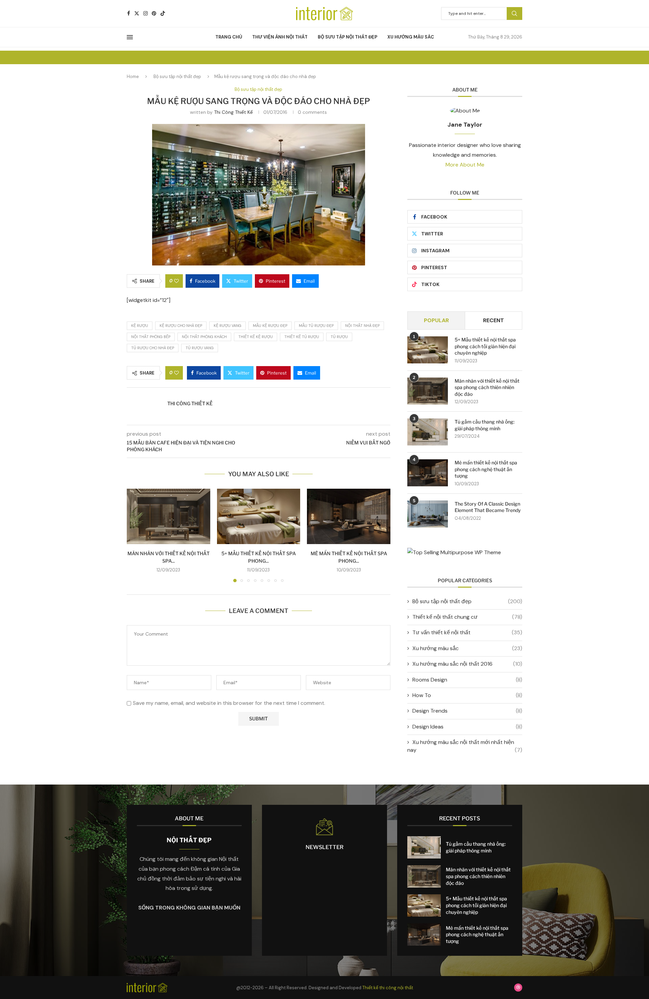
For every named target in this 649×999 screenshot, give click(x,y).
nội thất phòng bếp (150, 336)
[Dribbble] (518, 987)
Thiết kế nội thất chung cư (467, 616)
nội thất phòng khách (204, 336)
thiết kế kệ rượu (255, 336)
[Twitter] (137, 13)
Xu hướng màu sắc (410, 37)
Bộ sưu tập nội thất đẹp (347, 37)
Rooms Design (467, 679)
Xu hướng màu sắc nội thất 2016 (467, 663)
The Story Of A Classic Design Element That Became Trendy (488, 507)
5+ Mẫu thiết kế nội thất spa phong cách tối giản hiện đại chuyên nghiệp (485, 346)
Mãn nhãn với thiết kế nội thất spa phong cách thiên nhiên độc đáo (487, 387)
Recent (493, 320)
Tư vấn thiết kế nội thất (467, 632)
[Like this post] (176, 281)
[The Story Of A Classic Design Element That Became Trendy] (427, 514)
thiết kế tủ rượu (301, 336)
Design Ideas (467, 726)
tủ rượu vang (200, 347)
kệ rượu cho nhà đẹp (181, 325)
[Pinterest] (154, 13)
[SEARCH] (514, 13)
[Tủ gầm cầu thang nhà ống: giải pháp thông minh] (427, 431)
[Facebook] (128, 13)
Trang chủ (228, 37)
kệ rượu (139, 325)
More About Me (465, 164)
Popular (436, 320)
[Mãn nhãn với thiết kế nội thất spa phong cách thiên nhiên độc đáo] (168, 516)
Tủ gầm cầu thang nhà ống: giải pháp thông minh (484, 425)
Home (133, 76)
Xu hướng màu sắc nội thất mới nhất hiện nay (464, 746)
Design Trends (467, 710)
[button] (136, 535)
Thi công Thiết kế (233, 112)
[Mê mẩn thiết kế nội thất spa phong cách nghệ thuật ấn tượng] (348, 516)
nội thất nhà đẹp (362, 325)
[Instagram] (145, 13)
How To (467, 695)
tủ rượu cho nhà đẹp (152, 347)
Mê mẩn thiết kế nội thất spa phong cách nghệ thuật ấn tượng (486, 469)
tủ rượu (339, 336)
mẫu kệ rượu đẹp (270, 325)
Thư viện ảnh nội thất (280, 37)
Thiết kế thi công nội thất (387, 988)
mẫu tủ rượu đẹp (316, 325)
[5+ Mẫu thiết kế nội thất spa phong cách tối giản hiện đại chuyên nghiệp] (259, 516)
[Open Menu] (130, 37)
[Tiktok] (163, 13)
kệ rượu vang (227, 325)
